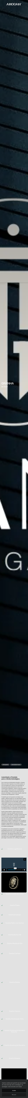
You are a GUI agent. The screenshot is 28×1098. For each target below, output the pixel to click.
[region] (14, 1088)
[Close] (26, 1081)
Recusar (14, 1094)
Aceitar (14, 1090)
